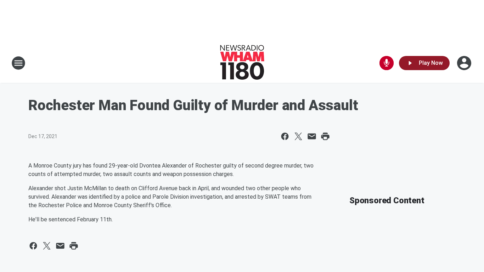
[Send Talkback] (386, 63)
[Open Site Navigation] (18, 63)
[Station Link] (242, 63)
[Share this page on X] (298, 136)
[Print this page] (325, 136)
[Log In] (465, 63)
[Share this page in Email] (312, 136)
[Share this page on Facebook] (285, 136)
